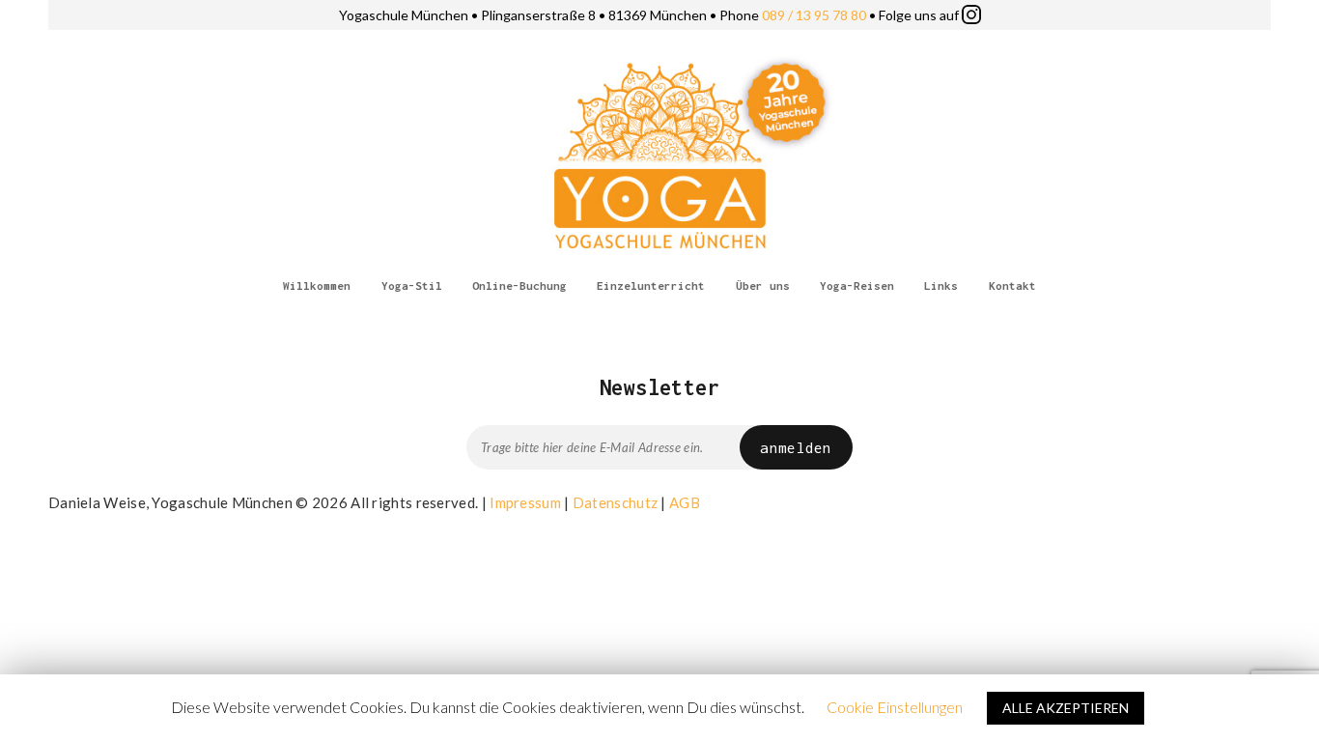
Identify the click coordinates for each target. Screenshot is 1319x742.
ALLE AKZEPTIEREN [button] (1065, 707)
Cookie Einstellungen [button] (895, 707)
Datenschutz (615, 502)
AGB (684, 502)
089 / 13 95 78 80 (814, 15)
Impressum (525, 502)
